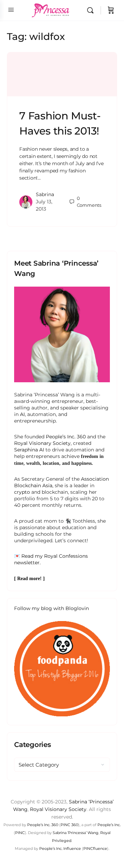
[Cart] (110, 10)
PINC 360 (69, 824)
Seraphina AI (29, 450)
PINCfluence (95, 848)
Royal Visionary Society (42, 443)
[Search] (92, 10)
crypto (22, 492)
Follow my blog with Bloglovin (51, 608)
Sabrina (45, 194)
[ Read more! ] (29, 578)
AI (22, 414)
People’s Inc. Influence (60, 848)
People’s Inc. (109, 824)
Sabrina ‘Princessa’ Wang (76, 832)
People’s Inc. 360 (66, 437)
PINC (20, 832)
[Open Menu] (11, 9)
